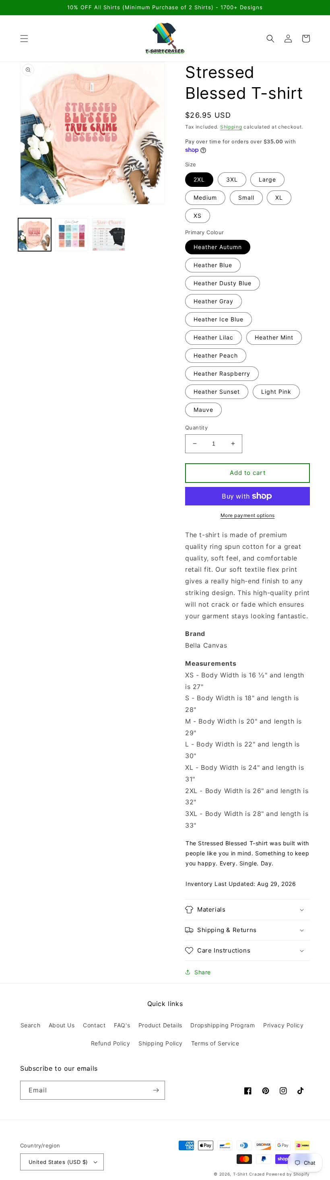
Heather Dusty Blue (223, 283)
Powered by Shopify (288, 1174)
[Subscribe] (156, 1090)
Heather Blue (213, 265)
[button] (24, 38)
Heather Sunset (217, 391)
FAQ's (122, 1025)
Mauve (203, 409)
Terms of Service (215, 1043)
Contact (94, 1025)
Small (246, 197)
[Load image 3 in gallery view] (108, 234)
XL (279, 197)
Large (267, 179)
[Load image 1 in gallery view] (34, 234)
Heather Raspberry (222, 373)
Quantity (196, 427)
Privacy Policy (283, 1025)
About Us (62, 1025)
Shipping (231, 127)
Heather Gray (213, 301)
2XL (199, 179)
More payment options (248, 515)
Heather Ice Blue (218, 319)
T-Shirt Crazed (249, 1174)
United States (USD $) (58, 1162)
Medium (205, 197)
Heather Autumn (218, 246)
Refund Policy (110, 1043)
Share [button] (202, 972)
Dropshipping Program (222, 1025)
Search (31, 1025)
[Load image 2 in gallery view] (71, 234)
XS (198, 215)
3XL (232, 179)
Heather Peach (216, 355)
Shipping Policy (160, 1043)
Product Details (160, 1025)
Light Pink (276, 391)
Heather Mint (274, 337)
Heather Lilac (213, 337)
